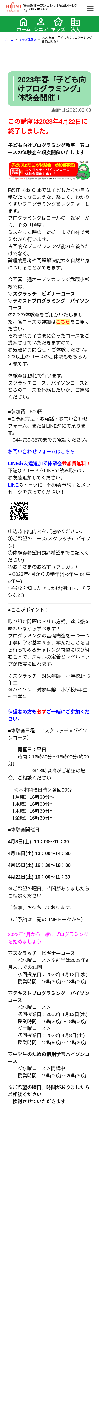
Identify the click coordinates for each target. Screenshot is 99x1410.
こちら (63, 322)
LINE (13, 485)
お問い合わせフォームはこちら (41, 451)
